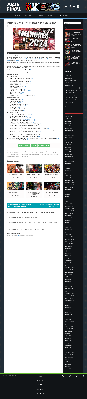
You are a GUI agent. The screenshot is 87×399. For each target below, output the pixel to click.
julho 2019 (68, 305)
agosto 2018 (69, 331)
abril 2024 (68, 175)
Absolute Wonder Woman (32, 151)
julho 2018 (68, 333)
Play (8, 53)
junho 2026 (68, 121)
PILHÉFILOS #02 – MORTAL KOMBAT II (52, 193)
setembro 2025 (69, 140)
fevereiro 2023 (69, 206)
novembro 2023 (70, 185)
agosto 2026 (69, 116)
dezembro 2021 (70, 236)
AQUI (31, 78)
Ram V (19, 156)
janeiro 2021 (69, 262)
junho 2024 (68, 170)
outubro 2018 (69, 326)
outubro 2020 (69, 270)
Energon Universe (22, 152)
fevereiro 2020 (69, 288)
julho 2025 (68, 144)
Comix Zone (51, 151)
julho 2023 (68, 194)
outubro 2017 (69, 354)
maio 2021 (68, 253)
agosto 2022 (69, 218)
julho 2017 (68, 362)
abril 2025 (68, 152)
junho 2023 (68, 196)
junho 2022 (68, 222)
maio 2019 (68, 310)
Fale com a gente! (44, 145)
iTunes (34, 145)
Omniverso (70, 95)
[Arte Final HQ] (14, 6)
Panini (37, 154)
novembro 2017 (70, 352)
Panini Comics (43, 154)
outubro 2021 (69, 241)
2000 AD (23, 151)
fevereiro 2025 (69, 156)
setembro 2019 (69, 300)
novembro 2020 (70, 267)
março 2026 (69, 128)
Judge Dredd (10, 154)
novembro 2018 (70, 324)
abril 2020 (68, 284)
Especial (68, 78)
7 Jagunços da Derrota (73, 90)
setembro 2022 (69, 215)
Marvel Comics (32, 154)
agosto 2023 (69, 192)
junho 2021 (68, 251)
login (18, 235)
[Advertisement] (72, 390)
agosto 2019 (69, 303)
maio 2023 (68, 199)
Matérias (68, 83)
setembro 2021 (69, 244)
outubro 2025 (69, 137)
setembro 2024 (69, 163)
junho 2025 (68, 147)
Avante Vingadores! (72, 92)
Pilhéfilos (70, 102)
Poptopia (17, 60)
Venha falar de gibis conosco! (36, 69)
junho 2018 (68, 336)
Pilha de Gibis (12, 151)
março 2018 (69, 343)
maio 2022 (68, 225)
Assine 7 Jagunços (24, 145)
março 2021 (69, 258)
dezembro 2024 (70, 159)
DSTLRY (15, 152)
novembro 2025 (70, 135)
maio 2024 (68, 173)
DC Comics (57, 151)
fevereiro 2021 (69, 260)
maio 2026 (68, 123)
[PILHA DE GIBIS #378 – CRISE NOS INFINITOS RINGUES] (15, 168)
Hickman (44, 152)
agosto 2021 (69, 246)
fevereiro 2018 (69, 345)
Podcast (18, 151)
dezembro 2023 (70, 182)
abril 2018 (68, 340)
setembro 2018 (69, 328)
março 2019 (69, 314)
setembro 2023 (69, 189)
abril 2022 (68, 227)
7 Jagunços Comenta (73, 88)
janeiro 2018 (69, 347)
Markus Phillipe (30, 58)
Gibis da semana (70, 80)
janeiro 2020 (69, 291)
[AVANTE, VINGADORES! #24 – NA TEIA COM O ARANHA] (52, 168)
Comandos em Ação (43, 151)
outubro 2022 (69, 213)
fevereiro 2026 (69, 130)
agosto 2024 (69, 166)
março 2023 (69, 203)
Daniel (57, 58)
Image (48, 152)
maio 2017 (68, 366)
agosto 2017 (69, 359)
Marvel (26, 154)
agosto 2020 (69, 274)
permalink (25, 156)
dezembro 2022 (70, 208)
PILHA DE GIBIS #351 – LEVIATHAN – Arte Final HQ (25, 217)
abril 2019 (68, 312)
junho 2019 (68, 307)
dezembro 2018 (70, 321)
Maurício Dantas (39, 58)
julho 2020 (68, 277)
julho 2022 (68, 220)
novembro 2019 (70, 295)
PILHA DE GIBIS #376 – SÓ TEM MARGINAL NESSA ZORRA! (34, 193)
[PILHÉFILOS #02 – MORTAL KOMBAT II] (52, 186)
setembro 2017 (69, 357)
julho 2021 (68, 248)
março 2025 (69, 154)
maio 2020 (68, 281)
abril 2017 (68, 369)
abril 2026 (68, 126)
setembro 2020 (69, 272)
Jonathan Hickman (55, 152)
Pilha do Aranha (71, 99)
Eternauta (29, 152)
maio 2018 (68, 338)
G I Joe (33, 152)
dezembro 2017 (70, 350)
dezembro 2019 (70, 293)
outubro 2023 (69, 187)
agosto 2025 (69, 142)
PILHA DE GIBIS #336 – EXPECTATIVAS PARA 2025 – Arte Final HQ (28, 229)
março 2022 (69, 229)
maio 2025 (68, 149)
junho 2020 (68, 279)
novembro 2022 (70, 211)
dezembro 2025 (70, 133)
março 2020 (69, 286)
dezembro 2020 (70, 265)
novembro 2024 (70, 161)
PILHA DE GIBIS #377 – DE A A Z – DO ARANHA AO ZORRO (15, 193)
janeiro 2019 (69, 319)
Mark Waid (22, 154)
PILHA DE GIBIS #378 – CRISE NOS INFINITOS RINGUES (15, 175)
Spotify (30, 119)
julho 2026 (68, 119)
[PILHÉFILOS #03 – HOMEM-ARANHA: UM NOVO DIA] (34, 168)
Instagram (25, 119)
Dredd (11, 152)
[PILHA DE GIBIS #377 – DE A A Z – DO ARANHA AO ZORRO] (15, 186)
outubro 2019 (69, 298)
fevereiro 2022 (69, 232)
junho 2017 (68, 364)
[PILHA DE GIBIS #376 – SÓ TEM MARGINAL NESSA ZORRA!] (34, 186)
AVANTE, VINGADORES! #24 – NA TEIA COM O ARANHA (52, 175)
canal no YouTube (21, 72)
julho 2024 (68, 168)
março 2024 (69, 177)
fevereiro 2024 (69, 180)
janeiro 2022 (69, 234)
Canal (8, 60)
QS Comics (14, 156)
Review (68, 106)
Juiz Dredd (16, 154)
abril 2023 (68, 201)
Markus (21, 26)
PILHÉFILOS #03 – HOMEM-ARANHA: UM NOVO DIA (33, 175)
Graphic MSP (39, 152)
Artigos (68, 76)
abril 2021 (68, 255)
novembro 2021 (70, 239)
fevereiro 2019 (69, 317)
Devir (8, 152)
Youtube (34, 119)
